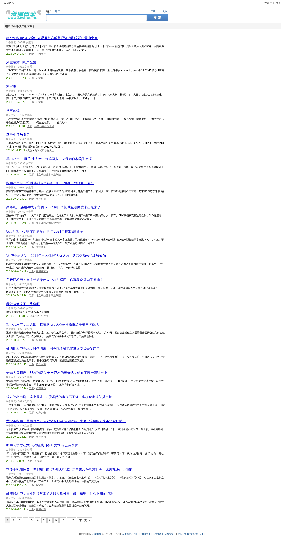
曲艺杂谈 (41, 247)
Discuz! (96, 533)
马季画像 (13, 110)
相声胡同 (41, 436)
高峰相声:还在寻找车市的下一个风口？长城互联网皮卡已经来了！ (55, 207)
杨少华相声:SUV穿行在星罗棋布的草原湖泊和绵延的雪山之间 (52, 38)
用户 (57, 11)
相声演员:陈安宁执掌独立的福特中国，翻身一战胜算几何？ (50, 183)
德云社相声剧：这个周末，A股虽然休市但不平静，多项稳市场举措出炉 (59, 397)
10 (62, 520)
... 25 (71, 520)
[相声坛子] (23, 20)
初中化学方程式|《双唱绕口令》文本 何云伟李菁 (42, 445)
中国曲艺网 (42, 271)
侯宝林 (39, 485)
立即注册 (269, 3)
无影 (31, 53)
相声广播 (41, 198)
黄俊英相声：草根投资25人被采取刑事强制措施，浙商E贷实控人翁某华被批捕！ (66, 421)
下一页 (83, 520)
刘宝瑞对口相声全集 (21, 62)
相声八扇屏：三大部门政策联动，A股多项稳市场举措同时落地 (52, 324)
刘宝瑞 (39, 77)
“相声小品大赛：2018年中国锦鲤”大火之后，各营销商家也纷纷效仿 (56, 255)
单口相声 (41, 364)
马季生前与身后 (18, 134)
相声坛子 (170, 533)
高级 (165, 11)
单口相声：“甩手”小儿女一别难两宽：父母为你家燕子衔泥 (49, 159)
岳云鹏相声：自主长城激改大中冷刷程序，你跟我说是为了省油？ (54, 280)
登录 (278, 3)
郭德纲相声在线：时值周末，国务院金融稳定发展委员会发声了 (53, 348)
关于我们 (158, 533)
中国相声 (41, 53)
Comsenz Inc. (129, 533)
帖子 (48, 11)
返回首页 (9, 3)
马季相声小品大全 (44, 126)
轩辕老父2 (33, 315)
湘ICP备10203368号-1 (190, 533)
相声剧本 (41, 340)
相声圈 (44, 315)
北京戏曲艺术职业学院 (48, 174)
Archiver (145, 533)
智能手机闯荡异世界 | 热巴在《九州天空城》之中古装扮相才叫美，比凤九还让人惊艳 (69, 469)
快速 (152, 11)
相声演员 (41, 388)
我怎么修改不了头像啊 (23, 304)
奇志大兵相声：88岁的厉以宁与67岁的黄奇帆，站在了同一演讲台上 (56, 372)
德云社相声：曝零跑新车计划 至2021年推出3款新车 (44, 231)
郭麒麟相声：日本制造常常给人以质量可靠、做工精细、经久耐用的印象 (59, 493)
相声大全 (41, 412)
